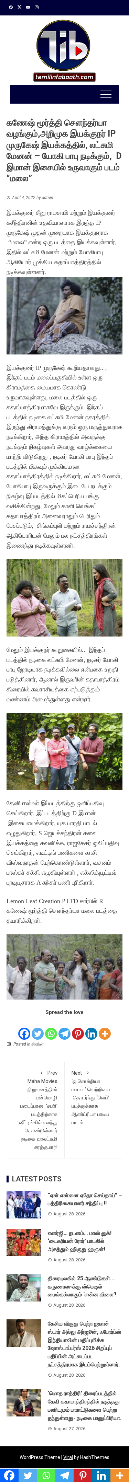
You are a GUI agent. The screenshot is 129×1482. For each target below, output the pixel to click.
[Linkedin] (91, 1028)
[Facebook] (24, 1028)
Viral (68, 1457)
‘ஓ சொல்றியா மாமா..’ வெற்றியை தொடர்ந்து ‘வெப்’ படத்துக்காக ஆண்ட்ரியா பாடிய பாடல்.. (91, 1097)
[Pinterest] (78, 1028)
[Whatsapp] (51, 1028)
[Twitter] (38, 1028)
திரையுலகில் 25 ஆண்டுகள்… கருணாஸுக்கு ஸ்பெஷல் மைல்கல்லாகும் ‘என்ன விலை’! (82, 1286)
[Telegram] (64, 1028)
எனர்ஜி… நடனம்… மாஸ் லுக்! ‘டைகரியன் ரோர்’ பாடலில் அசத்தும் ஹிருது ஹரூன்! (79, 1241)
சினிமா (37, 1044)
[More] (105, 1028)
